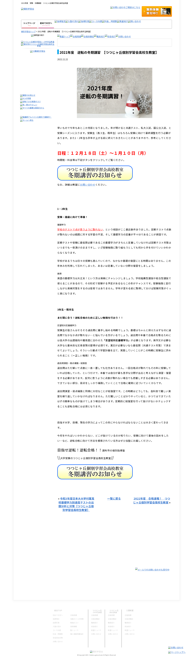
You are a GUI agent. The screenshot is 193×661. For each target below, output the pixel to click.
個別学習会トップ (28, 31)
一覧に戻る (114, 498)
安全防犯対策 (58, 637)
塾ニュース (74, 630)
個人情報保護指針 (77, 634)
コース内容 (57, 630)
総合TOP (58, 610)
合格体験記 (95, 619)
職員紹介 (94, 622)
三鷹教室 (129, 610)
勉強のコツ (74, 622)
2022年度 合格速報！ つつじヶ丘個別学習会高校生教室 (151, 500)
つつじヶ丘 (97, 610)
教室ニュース (96, 630)
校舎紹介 (94, 626)
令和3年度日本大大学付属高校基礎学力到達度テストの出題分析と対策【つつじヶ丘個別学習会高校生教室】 (76, 504)
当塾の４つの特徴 (77, 619)
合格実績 (73, 615)
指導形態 (56, 622)
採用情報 (73, 626)
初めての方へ (58, 615)
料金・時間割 (58, 634)
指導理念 (56, 619)
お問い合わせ (87, 184)
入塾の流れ (57, 626)
